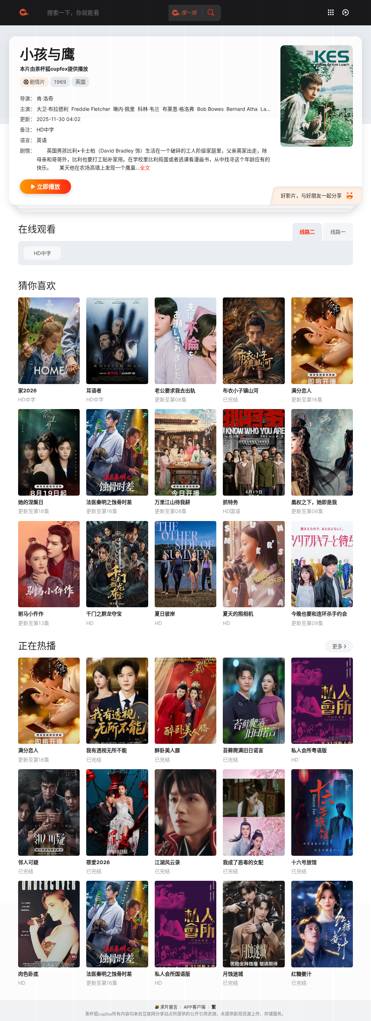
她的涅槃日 (30, 502)
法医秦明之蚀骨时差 (109, 502)
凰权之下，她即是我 (314, 502)
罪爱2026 (98, 862)
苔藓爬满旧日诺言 (243, 750)
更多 (337, 646)
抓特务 (230, 502)
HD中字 (42, 253)
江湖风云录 (167, 862)
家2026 (27, 390)
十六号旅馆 (304, 862)
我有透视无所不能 (106, 750)
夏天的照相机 (238, 613)
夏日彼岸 (165, 613)
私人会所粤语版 (309, 750)
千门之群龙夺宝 (104, 613)
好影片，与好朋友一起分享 (311, 195)
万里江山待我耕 (172, 502)
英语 (42, 140)
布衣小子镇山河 (240, 390)
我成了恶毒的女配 (243, 862)
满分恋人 (301, 390)
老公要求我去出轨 (175, 390)
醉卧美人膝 (167, 750)
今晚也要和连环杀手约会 (319, 613)
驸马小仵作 (30, 613)
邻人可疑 (28, 862)
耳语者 (93, 390)
